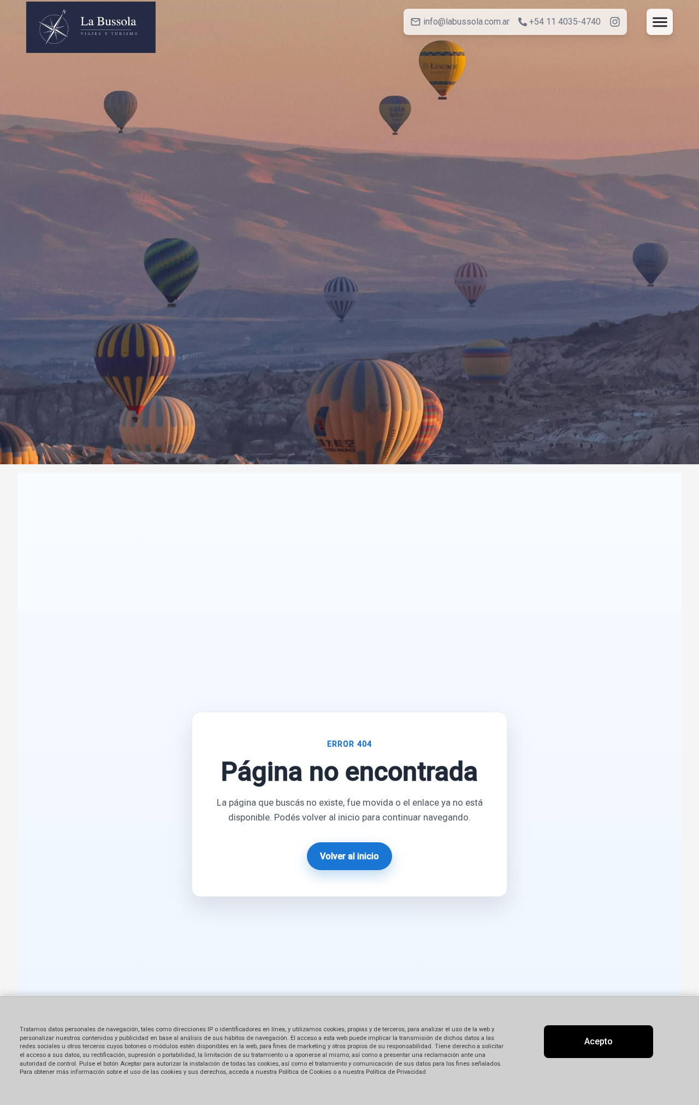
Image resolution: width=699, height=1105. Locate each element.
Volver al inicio (349, 856)
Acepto (598, 1041)
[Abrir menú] (660, 22)
